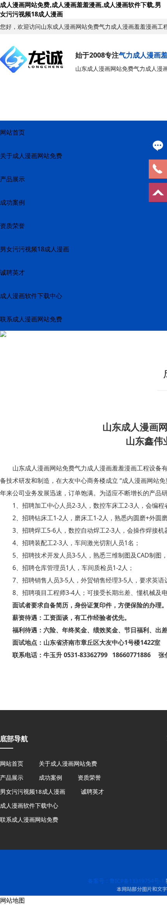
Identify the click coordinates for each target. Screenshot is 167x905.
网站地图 (12, 900)
